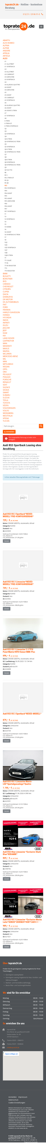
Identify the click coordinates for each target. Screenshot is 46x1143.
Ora (5, 372)
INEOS (5, 320)
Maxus (6, 349)
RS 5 (6, 175)
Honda (6, 315)
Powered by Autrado (31, 1142)
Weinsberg (8, 413)
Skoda (6, 390)
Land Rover (8, 338)
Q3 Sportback (10, 134)
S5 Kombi (8, 227)
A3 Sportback (10, 79)
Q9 (5, 167)
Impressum (22, 1097)
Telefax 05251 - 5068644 (15, 1044)
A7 (5, 113)
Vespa (5, 405)
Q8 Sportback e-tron (12, 165)
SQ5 (6, 245)
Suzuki (6, 398)
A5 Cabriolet (9, 98)
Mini (5, 362)
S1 (5, 214)
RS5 (6, 196)
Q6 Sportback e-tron (12, 152)
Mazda (6, 351)
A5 (5, 92)
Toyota (6, 403)
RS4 (6, 191)
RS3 (6, 185)
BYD (4, 281)
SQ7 (6, 250)
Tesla (5, 400)
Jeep (5, 330)
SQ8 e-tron (9, 255)
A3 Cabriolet (9, 74)
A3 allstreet (9, 72)
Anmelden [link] (10, 432)
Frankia (6, 310)
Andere (6, 51)
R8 (5, 173)
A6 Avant (8, 108)
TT (5, 258)
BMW (5, 274)
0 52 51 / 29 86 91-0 (31, 14)
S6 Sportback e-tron (12, 235)
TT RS (6, 263)
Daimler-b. (8, 297)
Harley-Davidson (11, 312)
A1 (5, 61)
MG (4, 359)
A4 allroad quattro (12, 85)
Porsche (7, 380)
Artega (6, 56)
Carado (6, 284)
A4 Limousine (9, 90)
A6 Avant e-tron (11, 111)
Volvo (6, 411)
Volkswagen (9, 408)
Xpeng (6, 418)
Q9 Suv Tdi (8, 170)
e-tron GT (8, 123)
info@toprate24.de (13, 1048)
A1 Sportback (10, 67)
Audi (5, 58)
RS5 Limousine (10, 201)
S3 (5, 217)
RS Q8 (6, 183)
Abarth (6, 40)
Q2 (5, 129)
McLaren (7, 354)
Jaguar (6, 328)
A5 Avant (8, 95)
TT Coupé (8, 260)
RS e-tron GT (9, 178)
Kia (4, 336)
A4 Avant (8, 87)
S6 (5, 229)
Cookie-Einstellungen (16, 1103)
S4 (5, 222)
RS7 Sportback (10, 211)
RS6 (6, 204)
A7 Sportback (10, 116)
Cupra (6, 292)
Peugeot (7, 374)
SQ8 (6, 253)
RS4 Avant (8, 193)
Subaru (6, 395)
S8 (5, 240)
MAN (5, 343)
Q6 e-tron (8, 149)
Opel (5, 369)
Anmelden (12, 1097)
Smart (6, 393)
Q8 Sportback (10, 162)
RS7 (6, 209)
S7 (5, 237)
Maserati (7, 346)
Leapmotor (8, 341)
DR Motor (8, 299)
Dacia (5, 294)
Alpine (6, 48)
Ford (5, 307)
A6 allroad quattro (12, 105)
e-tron (7, 121)
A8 (5, 118)
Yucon (6, 421)
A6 (5, 103)
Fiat (4, 305)
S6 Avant (8, 232)
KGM (5, 333)
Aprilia (6, 53)
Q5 (5, 144)
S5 (5, 224)
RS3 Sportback (10, 188)
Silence (6, 387)
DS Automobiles (11, 302)
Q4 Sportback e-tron (12, 142)
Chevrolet (8, 287)
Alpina (6, 46)
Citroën (7, 289)
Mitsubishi (8, 364)
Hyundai (7, 318)
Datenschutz (13, 1100)
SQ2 (6, 242)
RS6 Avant (8, 206)
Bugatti (7, 276)
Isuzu (5, 325)
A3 (5, 69)
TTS (6, 268)
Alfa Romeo (8, 43)
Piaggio (6, 377)
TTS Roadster (10, 271)
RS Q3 (6, 180)
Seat (5, 385)
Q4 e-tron (8, 139)
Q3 (5, 131)
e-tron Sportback (11, 126)
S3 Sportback (10, 219)
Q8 (5, 157)
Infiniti (6, 323)
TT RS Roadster (10, 266)
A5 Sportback (10, 100)
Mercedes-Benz (10, 356)
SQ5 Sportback (10, 248)
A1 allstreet (9, 64)
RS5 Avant (8, 198)
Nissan (6, 367)
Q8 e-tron (8, 160)
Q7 (5, 154)
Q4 (5, 136)
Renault (7, 382)
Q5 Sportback (10, 147)
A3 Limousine (9, 77)
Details (6, 541)
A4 (5, 82)
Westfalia (8, 416)
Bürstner (7, 279)
